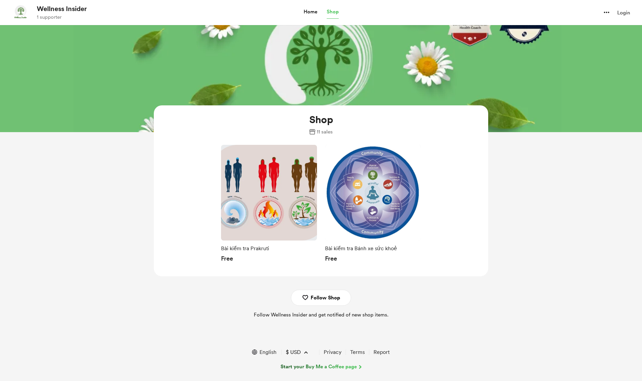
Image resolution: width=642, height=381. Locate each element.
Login (623, 13)
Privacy (332, 352)
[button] (310, 12)
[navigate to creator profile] (20, 12)
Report (381, 352)
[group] (269, 205)
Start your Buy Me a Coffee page (319, 367)
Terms (357, 352)
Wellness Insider (62, 9)
